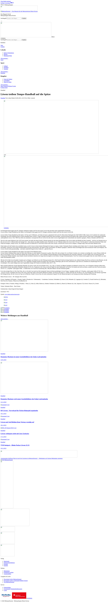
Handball (6, 67)
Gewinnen (7, 3)
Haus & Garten (7, 82)
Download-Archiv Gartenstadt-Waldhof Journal (16, 580)
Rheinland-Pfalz (8, 55)
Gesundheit (6, 80)
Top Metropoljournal (9, 582)
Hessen (5, 54)
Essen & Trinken (8, 79)
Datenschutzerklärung (9, 562)
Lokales (3, 46)
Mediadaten (7, 571)
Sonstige (6, 69)
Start (2, 45)
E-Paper (3, 3)
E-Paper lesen (4, 87)
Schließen (6, 228)
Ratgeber (3, 73)
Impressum (6, 561)
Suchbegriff (3, 18)
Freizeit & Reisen (7, 86)
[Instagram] (13, 3)
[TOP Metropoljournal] (7, 460)
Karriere (6, 565)
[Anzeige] (19, 10)
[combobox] (14, 18)
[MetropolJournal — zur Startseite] (26, 36)
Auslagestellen (7, 573)
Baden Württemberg (9, 53)
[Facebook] (11, 3)
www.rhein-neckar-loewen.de (12, 294)
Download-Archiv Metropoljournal (12, 579)
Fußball (6, 66)
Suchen (24, 18)
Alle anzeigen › (4, 58)
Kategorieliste (7, 587)
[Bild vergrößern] (51, 153)
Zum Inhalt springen (6, 1)
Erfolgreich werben (8, 572)
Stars (2, 86)
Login (5, 590)
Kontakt (6, 564)
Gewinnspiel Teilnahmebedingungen (13, 589)
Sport (2, 60)
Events (14, 86)
